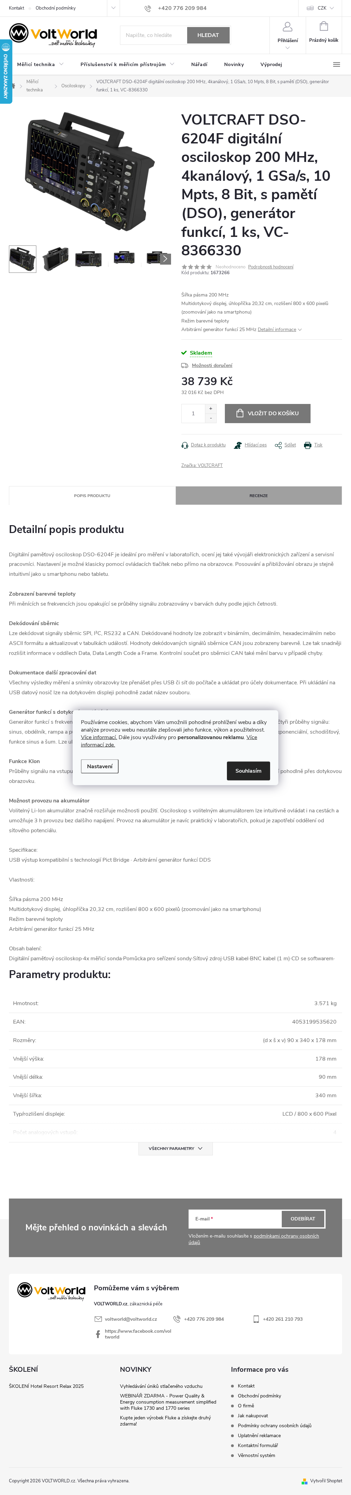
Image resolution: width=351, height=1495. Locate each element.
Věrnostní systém (256, 1455)
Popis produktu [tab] (92, 495)
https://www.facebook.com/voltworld (138, 1334)
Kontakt (16, 8)
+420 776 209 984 (204, 1319)
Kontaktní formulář (258, 1445)
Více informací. (99, 737)
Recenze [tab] (259, 495)
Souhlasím (248, 770)
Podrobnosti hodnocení (270, 267)
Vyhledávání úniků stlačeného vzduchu (161, 1386)
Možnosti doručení (212, 365)
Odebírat (303, 1219)
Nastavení (99, 766)
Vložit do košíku (273, 413)
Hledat (208, 35)
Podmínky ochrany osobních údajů (275, 1425)
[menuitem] (40, 64)
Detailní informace (277, 329)
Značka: (202, 466)
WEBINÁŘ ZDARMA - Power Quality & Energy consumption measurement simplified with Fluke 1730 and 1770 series (168, 1402)
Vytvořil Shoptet (326, 1481)
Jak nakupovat (253, 1415)
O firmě (246, 1406)
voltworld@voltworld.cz (131, 1319)
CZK (322, 8)
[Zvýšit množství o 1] (210, 409)
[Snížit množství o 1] (210, 418)
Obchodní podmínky (56, 8)
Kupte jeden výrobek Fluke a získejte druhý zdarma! (165, 1421)
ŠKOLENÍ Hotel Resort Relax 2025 (46, 1386)
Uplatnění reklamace (259, 1435)
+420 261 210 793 (283, 1319)
